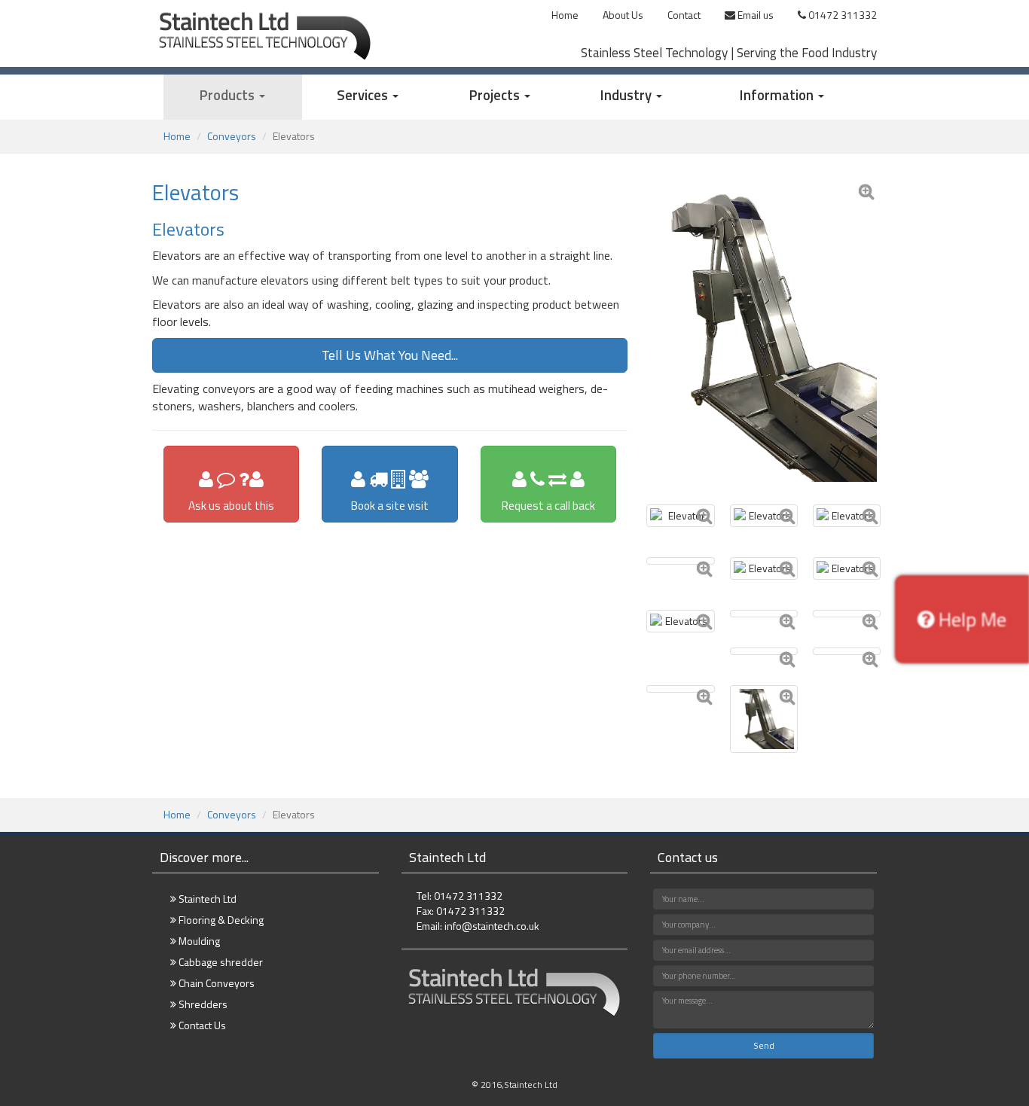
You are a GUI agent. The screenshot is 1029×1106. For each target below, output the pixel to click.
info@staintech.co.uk (491, 926)
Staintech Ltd (206, 898)
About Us (623, 15)
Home (565, 15)
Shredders (201, 1004)
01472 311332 (841, 15)
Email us (754, 15)
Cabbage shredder (219, 962)
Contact (684, 15)
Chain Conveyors (215, 983)
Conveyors (231, 136)
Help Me (970, 619)
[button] (232, 97)
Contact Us (201, 1025)
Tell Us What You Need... (390, 355)
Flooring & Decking (220, 920)
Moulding (198, 941)
